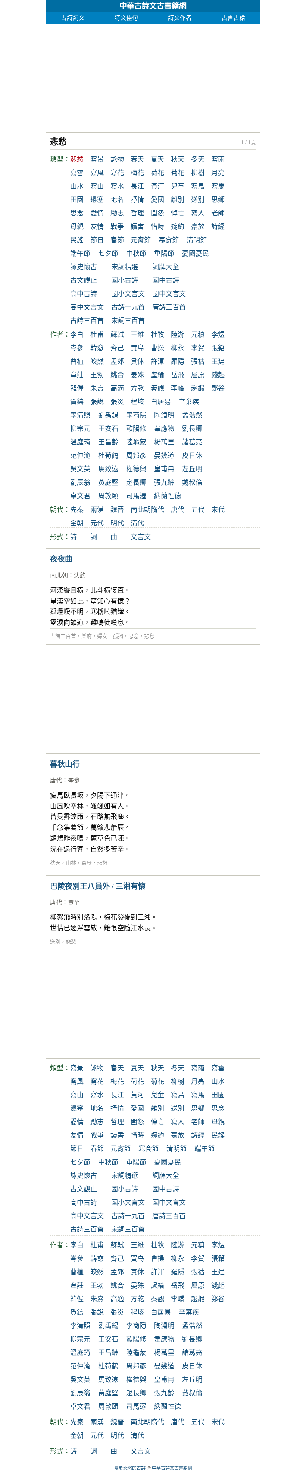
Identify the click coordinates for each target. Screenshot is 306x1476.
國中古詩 (165, 280)
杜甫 (97, 334)
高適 (117, 388)
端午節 (80, 253)
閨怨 (157, 213)
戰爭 (117, 226)
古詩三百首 (87, 321)
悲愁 (149, 636)
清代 (137, 523)
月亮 (218, 173)
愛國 (157, 200)
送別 (197, 200)
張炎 (117, 402)
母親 (77, 226)
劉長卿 (192, 428)
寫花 (117, 173)
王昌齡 (108, 442)
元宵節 (141, 240)
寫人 (197, 213)
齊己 (117, 348)
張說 (97, 402)
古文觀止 (83, 280)
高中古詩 (83, 294)
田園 (77, 200)
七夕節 (108, 253)
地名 (117, 200)
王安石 (108, 428)
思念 (77, 213)
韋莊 (77, 375)
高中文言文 (87, 307)
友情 (97, 226)
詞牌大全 (165, 267)
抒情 (137, 200)
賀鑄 (77, 402)
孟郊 (117, 361)
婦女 (102, 636)
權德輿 (136, 469)
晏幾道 (164, 455)
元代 (97, 523)
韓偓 (77, 388)
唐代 (177, 510)
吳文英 (80, 469)
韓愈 (97, 348)
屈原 (197, 375)
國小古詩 (124, 280)
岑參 (77, 348)
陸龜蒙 (136, 442)
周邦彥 (136, 455)
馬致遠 (108, 469)
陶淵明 (164, 415)
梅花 (137, 173)
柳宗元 (80, 428)
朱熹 (97, 388)
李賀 (197, 348)
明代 (117, 523)
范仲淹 (80, 455)
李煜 (218, 334)
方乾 (137, 388)
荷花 (157, 173)
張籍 (218, 348)
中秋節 (136, 253)
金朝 (77, 523)
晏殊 (137, 375)
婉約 (177, 226)
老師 (218, 213)
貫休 (137, 361)
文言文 (141, 537)
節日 (97, 240)
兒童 (177, 186)
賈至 (74, 902)
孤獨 (118, 636)
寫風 (97, 173)
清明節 (197, 240)
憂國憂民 (195, 253)
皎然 (97, 361)
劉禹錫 (108, 415)
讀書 (137, 226)
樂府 (86, 636)
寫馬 (218, 186)
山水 (77, 186)
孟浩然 (192, 415)
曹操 (157, 348)
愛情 (97, 213)
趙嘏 (197, 388)
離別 (177, 200)
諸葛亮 (192, 442)
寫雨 (218, 159)
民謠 (77, 240)
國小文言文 (128, 294)
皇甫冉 (164, 469)
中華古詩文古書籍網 (153, 6)
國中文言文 (169, 294)
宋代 (218, 510)
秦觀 (157, 388)
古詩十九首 (128, 307)
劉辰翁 (80, 482)
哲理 (137, 213)
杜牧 (157, 334)
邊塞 (97, 200)
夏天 (157, 159)
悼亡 (177, 213)
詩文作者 (180, 18)
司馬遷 (136, 496)
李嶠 (177, 388)
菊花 (177, 173)
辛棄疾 (189, 402)
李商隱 (136, 415)
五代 (197, 510)
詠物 (117, 159)
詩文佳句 (126, 18)
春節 (117, 240)
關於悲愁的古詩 (130, 1468)
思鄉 (218, 200)
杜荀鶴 (108, 455)
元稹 (197, 334)
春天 (137, 159)
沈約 (80, 575)
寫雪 (77, 173)
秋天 (177, 159)
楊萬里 (164, 442)
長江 (137, 186)
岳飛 (177, 375)
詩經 (218, 226)
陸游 (177, 334)
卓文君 (80, 496)
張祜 (197, 361)
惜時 (157, 226)
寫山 (97, 186)
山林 (71, 863)
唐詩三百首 (169, 307)
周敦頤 (108, 496)
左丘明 (192, 469)
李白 (77, 334)
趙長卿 (136, 482)
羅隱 (177, 361)
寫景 (97, 159)
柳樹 (197, 173)
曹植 (77, 361)
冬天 (197, 159)
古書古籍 (233, 18)
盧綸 (157, 375)
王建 (218, 361)
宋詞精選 (124, 267)
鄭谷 (218, 388)
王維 (137, 334)
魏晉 (117, 510)
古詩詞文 (73, 18)
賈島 (137, 348)
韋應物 (164, 428)
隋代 (157, 510)
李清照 (80, 415)
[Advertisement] (153, 76)
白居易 (161, 402)
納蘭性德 (167, 496)
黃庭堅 (108, 482)
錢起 (218, 375)
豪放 (197, 226)
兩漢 (97, 510)
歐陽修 (136, 428)
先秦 (77, 510)
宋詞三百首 (128, 321)
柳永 (177, 348)
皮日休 (192, 455)
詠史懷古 (83, 267)
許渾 (157, 361)
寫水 (117, 186)
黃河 (157, 186)
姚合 (117, 375)
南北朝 (141, 510)
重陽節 (164, 253)
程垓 (137, 402)
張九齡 (164, 482)
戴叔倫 (192, 482)
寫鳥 (197, 186)
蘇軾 (117, 334)
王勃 (97, 375)
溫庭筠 (80, 442)
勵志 (117, 213)
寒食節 (169, 240)
